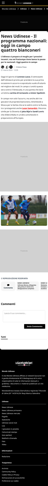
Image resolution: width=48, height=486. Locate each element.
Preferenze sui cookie (10, 481)
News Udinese (36, 9)
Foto (3, 441)
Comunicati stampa (9, 432)
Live (3, 426)
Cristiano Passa (21, 67)
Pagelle (5, 416)
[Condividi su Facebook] (6, 67)
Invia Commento (34, 326)
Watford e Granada (9, 438)
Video (4, 444)
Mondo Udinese (9, 9)
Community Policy (9, 471)
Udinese (23, 9)
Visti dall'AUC (7, 435)
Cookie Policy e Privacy (10, 475)
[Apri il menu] (3, 2)
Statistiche (6, 420)
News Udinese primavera (12, 410)
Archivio (5, 468)
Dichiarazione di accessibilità (13, 478)
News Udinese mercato (11, 413)
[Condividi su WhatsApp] (2, 67)
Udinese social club (9, 423)
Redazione (6, 456)
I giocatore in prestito (10, 429)
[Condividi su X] (11, 67)
